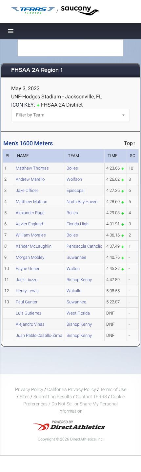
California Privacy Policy (71, 389)
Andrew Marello (30, 179)
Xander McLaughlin (33, 246)
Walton (73, 268)
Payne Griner (27, 268)
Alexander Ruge (30, 212)
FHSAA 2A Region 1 (37, 70)
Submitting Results (52, 396)
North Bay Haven (82, 201)
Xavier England (29, 223)
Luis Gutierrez (28, 313)
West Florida (78, 313)
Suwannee (76, 257)
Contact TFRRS (92, 396)
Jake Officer (27, 190)
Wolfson (74, 179)
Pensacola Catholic (84, 246)
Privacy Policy (29, 389)
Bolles (72, 168)
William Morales (31, 235)
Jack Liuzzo (26, 279)
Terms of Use (113, 389)
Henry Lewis (27, 290)
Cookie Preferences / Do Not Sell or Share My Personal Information (74, 404)
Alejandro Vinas (30, 324)
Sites (25, 396)
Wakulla (74, 290)
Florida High (78, 223)
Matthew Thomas (32, 168)
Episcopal (76, 190)
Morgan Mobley (30, 257)
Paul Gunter (26, 301)
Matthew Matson (31, 201)
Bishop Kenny (79, 279)
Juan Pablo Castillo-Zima (39, 335)
